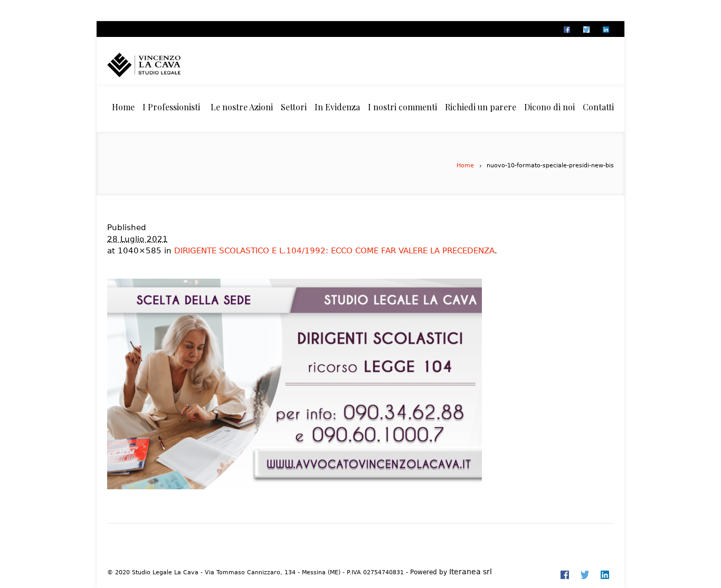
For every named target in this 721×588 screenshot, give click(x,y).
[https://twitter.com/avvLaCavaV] (585, 29)
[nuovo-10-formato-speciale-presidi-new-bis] (360, 384)
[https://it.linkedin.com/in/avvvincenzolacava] (605, 29)
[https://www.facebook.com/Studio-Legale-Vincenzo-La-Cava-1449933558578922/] (566, 29)
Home (465, 165)
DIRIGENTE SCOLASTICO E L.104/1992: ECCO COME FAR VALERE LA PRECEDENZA (334, 250)
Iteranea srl (470, 571)
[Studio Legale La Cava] (162, 64)
